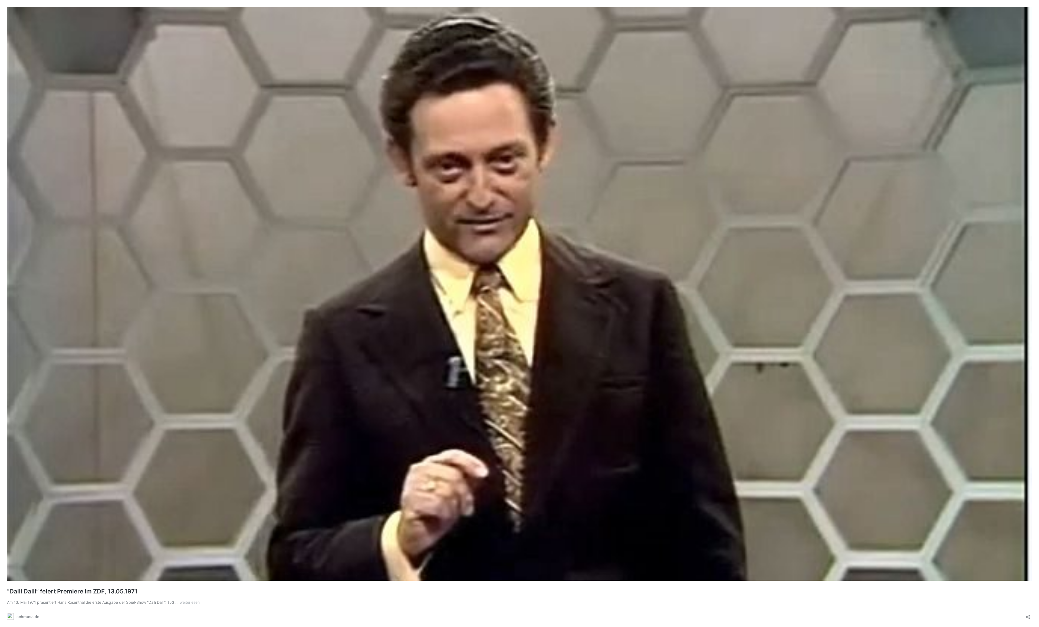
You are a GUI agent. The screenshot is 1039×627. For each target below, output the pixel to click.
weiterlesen (190, 602)
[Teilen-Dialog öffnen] (1028, 615)
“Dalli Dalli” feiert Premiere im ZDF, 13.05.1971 (72, 591)
